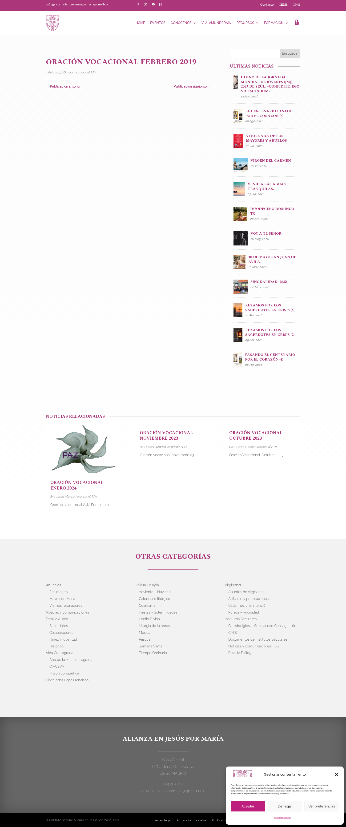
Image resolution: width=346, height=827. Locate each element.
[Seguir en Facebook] (138, 4)
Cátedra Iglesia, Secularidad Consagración (262, 626)
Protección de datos (192, 820)
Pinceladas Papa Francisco (67, 680)
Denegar (285, 806)
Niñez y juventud (63, 639)
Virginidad (233, 585)
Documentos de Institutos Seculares (257, 639)
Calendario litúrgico (154, 599)
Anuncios (53, 585)
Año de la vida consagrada (70, 660)
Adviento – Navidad (155, 592)
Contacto (267, 4)
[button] (336, 774)
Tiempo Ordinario (153, 653)
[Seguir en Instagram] (161, 4)
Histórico (56, 646)
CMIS (296, 4)
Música (144, 632)
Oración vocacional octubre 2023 (255, 436)
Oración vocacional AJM (80, 72)
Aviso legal (163, 820)
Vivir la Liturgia (147, 585)
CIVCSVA (56, 666)
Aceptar (247, 806)
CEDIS (283, 4)
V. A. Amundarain (216, 23)
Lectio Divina (149, 619)
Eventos (157, 23)
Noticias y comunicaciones (67, 612)
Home (140, 23)
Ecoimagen (58, 592)
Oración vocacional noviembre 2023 (166, 436)
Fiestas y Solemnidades (158, 612)
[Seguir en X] (146, 4)
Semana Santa (150, 646)
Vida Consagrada (59, 653)
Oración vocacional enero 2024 (77, 485)
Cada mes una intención (248, 605)
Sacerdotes (58, 626)
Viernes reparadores (65, 605)
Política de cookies (282, 817)
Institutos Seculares (241, 619)
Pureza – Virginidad (243, 612)
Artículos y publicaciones (248, 599)
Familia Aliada (57, 619)
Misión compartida (64, 673)
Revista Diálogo (240, 653)
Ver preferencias (321, 806)
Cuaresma (147, 605)
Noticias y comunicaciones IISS (253, 646)
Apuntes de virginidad (246, 592)
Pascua (144, 639)
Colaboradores (61, 632)
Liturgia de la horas (154, 626)
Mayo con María (62, 599)
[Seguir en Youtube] (153, 4)
